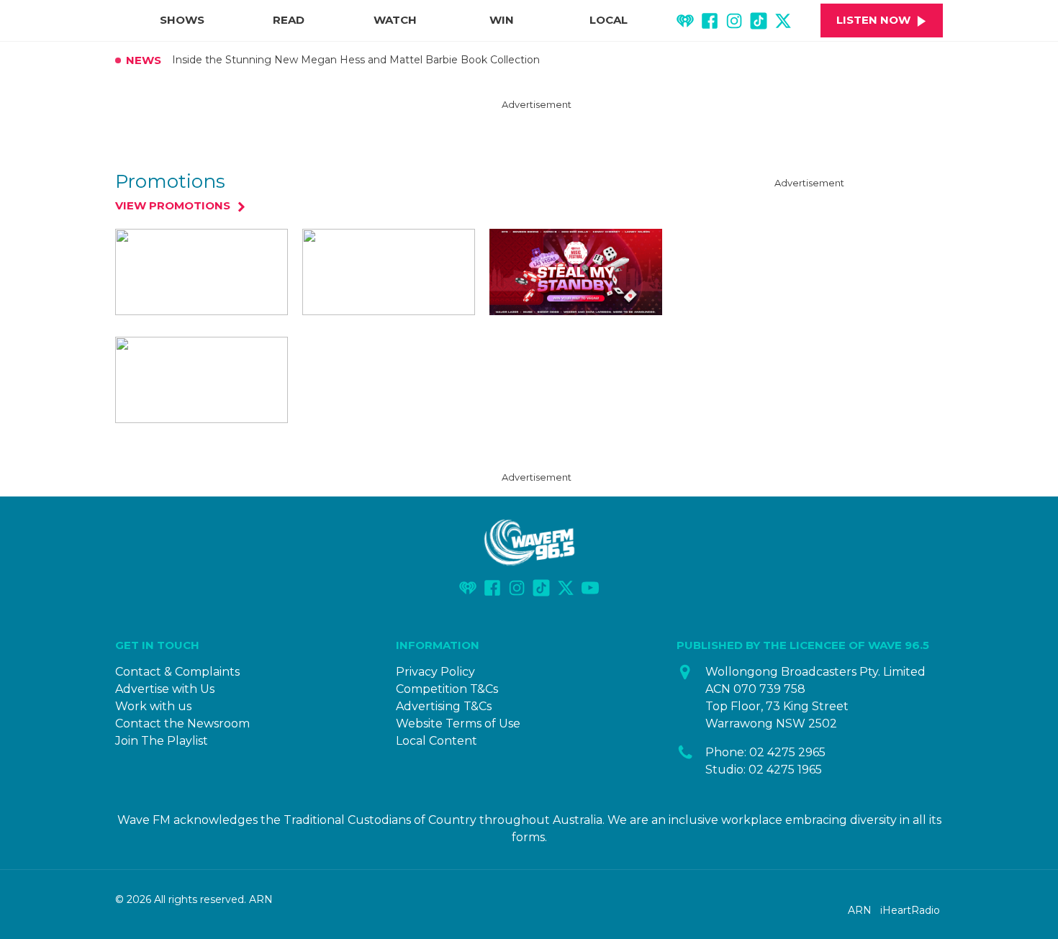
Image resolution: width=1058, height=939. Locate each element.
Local (608, 20)
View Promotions (172, 206)
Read (288, 20)
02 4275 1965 (785, 769)
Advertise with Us (164, 689)
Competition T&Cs (447, 689)
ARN (860, 910)
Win (501, 20)
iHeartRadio (910, 910)
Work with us (153, 706)
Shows (182, 20)
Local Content (436, 741)
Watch (395, 20)
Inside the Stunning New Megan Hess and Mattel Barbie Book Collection (356, 60)
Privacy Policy (435, 672)
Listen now (873, 20)
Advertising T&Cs (444, 706)
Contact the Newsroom (182, 723)
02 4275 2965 (787, 752)
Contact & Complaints (177, 672)
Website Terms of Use (458, 723)
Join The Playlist (161, 741)
